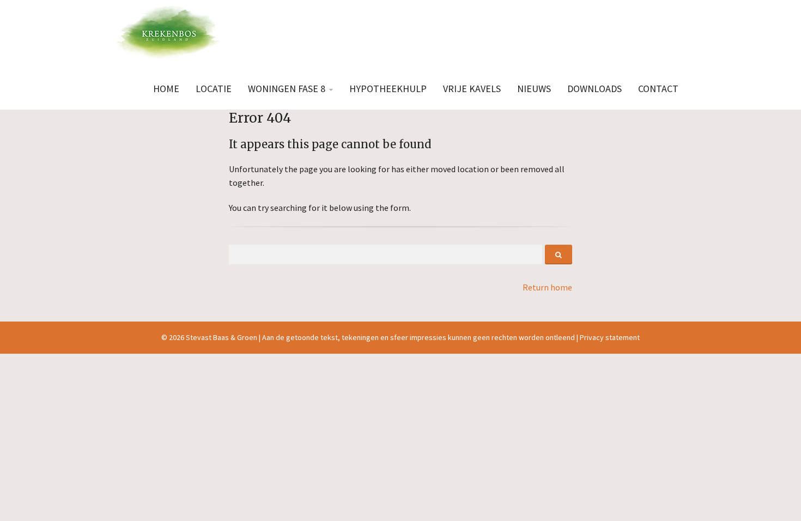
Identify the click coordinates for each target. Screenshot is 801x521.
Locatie (214, 88)
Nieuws (534, 88)
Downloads (594, 88)
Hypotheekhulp (388, 88)
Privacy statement (610, 337)
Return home (547, 287)
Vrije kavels (472, 88)
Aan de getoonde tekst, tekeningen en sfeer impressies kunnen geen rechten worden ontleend (418, 337)
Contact (658, 88)
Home (166, 88)
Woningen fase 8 (286, 88)
